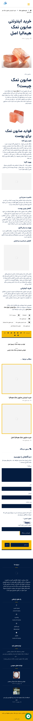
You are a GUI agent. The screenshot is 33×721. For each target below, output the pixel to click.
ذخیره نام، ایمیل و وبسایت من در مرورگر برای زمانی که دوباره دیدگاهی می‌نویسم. (17, 514)
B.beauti (24, 315)
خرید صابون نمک (25, 400)
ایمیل (29, 494)
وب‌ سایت (28, 502)
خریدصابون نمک (22, 319)
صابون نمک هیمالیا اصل (16, 326)
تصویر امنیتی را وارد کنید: (24, 525)
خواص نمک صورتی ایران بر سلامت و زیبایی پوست (16, 659)
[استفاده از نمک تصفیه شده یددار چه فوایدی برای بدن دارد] (16, 691)
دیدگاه (29, 466)
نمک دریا (16, 91)
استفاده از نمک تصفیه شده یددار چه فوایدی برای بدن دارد (16, 655)
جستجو (7, 545)
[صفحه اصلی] (30, 11)
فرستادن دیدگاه (26, 533)
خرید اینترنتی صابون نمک (21, 322)
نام (30, 485)
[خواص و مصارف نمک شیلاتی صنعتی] (16, 675)
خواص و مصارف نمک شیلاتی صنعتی (15, 652)
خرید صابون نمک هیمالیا (8, 322)
